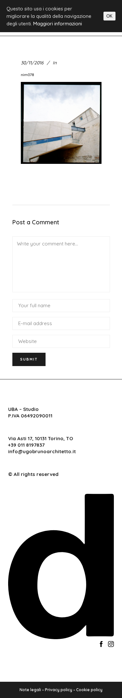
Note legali (30, 689)
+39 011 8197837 (26, 445)
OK (109, 16)
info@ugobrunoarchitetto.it (42, 451)
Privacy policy (58, 689)
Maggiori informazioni (57, 23)
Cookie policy (89, 689)
